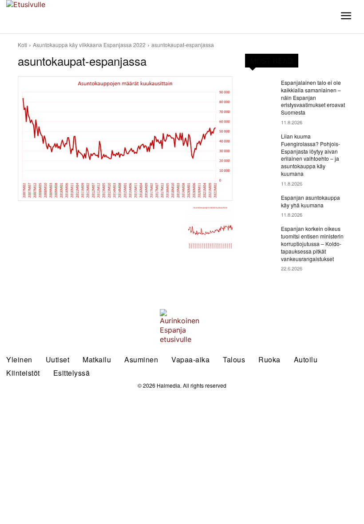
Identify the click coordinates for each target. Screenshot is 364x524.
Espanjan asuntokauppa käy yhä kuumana (310, 201)
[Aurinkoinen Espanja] (45, 16)
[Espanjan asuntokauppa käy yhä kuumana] (260, 204)
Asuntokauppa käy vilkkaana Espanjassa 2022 (89, 44)
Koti (22, 44)
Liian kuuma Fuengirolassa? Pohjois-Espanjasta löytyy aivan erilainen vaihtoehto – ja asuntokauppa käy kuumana (310, 154)
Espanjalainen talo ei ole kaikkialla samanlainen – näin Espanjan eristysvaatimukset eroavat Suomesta (313, 97)
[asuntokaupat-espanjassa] (125, 138)
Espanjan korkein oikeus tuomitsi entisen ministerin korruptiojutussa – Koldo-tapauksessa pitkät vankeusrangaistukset (312, 243)
